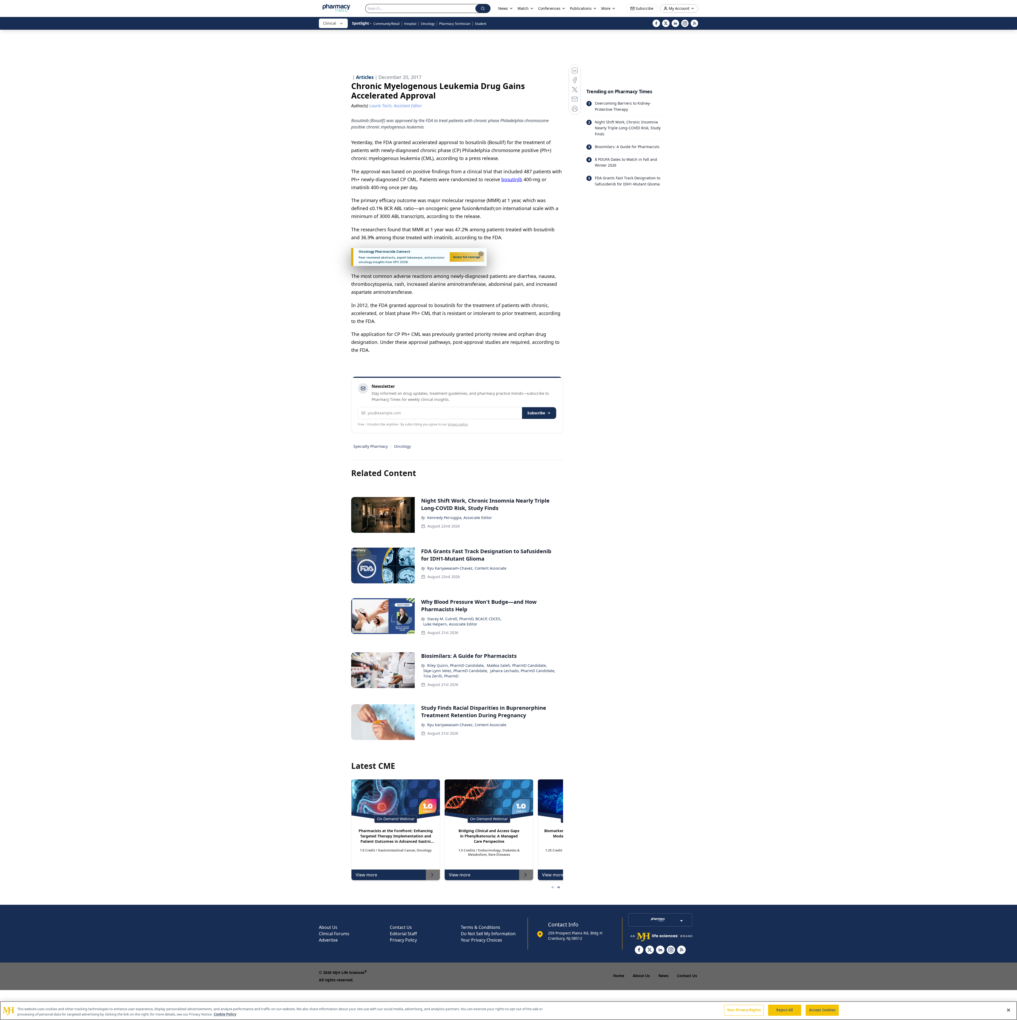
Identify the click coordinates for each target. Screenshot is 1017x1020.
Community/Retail (386, 23)
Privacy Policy (403, 940)
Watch (523, 8)
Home (618, 975)
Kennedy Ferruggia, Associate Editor (459, 517)
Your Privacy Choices (481, 940)
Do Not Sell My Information (488, 934)
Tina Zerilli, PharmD (440, 675)
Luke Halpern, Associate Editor (450, 624)
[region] (508, 1010)
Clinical (329, 23)
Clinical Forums (334, 934)
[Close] (1008, 1010)
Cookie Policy (225, 1014)
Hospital (410, 23)
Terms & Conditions (480, 927)
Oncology (428, 23)
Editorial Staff (403, 934)
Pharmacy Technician (454, 23)
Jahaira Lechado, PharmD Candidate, (522, 670)
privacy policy (458, 424)
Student (480, 23)
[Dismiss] (481, 253)
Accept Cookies (822, 1010)
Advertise (328, 940)
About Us (328, 927)
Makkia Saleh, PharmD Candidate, (517, 665)
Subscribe (536, 412)
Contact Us (401, 927)
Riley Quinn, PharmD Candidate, (456, 665)
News (663, 975)
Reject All (784, 1010)
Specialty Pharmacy (370, 446)
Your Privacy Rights (744, 1010)
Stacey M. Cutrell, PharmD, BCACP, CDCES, (464, 618)
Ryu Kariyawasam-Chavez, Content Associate (466, 568)
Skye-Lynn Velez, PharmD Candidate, (455, 670)
